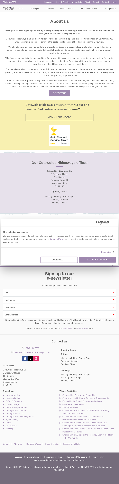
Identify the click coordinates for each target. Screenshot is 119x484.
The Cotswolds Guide (88, 9)
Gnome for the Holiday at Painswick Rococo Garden (86, 398)
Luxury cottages (13, 404)
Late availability (13, 398)
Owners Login (33, 457)
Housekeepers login (53, 457)
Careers (18, 457)
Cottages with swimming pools (20, 416)
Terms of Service (83, 328)
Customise (106, 252)
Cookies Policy (57, 239)
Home (20, 9)
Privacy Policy (68, 328)
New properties (13, 395)
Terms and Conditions (77, 457)
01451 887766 (9, 2)
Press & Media (51, 444)
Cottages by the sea (15, 413)
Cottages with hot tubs (16, 410)
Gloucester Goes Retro (73, 404)
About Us (18, 444)
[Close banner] (115, 223)
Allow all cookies (97, 260)
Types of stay (12, 419)
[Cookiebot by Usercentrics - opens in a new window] (96, 223)
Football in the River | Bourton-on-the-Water (82, 401)
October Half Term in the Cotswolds (78, 395)
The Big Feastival (70, 407)
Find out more (78, 460)
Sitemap (9, 429)
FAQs (8, 422)
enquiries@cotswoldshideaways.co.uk (32, 352)
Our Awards (11, 425)
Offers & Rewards (14, 401)
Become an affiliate (71, 444)
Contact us (59, 93)
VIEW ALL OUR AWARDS (59, 117)
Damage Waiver (33, 444)
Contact (6, 444)
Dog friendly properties (16, 407)
